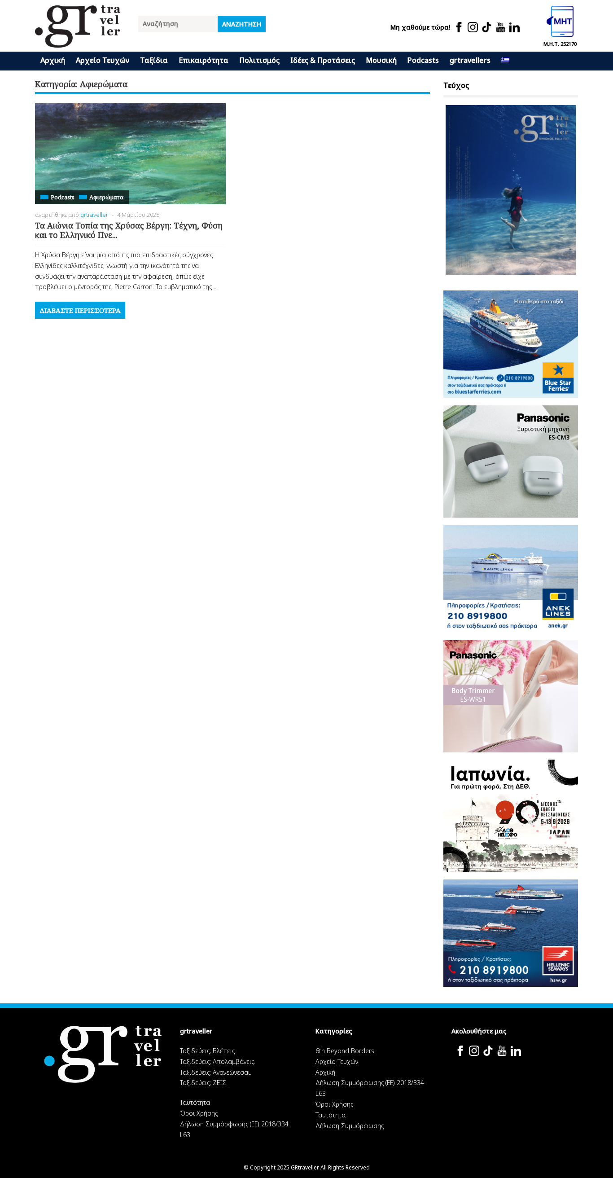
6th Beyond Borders (344, 1050)
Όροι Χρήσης (199, 1113)
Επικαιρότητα (203, 60)
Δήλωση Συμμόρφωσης (349, 1125)
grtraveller (94, 215)
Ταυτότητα (195, 1102)
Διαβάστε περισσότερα (80, 310)
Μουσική (381, 60)
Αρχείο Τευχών (102, 60)
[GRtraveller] (77, 42)
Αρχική (52, 60)
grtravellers (470, 60)
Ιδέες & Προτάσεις (322, 60)
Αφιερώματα (106, 197)
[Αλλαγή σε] (505, 61)
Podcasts (423, 60)
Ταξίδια (154, 60)
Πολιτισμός (259, 60)
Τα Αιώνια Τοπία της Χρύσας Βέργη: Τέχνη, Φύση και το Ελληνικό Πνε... (129, 230)
